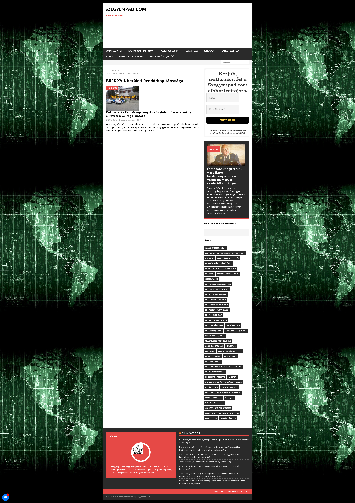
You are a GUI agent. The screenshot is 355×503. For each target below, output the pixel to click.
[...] (224, 213)
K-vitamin (209, 351)
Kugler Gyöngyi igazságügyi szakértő (223, 367)
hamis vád (231, 346)
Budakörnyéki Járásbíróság (218, 263)
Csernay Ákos (211, 279)
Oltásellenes (211, 387)
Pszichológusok (169, 50)
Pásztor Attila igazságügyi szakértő (223, 392)
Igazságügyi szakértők (140, 50)
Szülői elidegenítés (214, 403)
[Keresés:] (235, 62)
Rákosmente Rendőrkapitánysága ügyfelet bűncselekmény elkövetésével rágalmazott (148, 114)
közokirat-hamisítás (215, 377)
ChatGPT (209, 274)
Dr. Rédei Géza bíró (214, 325)
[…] (160, 130)
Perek (108, 56)
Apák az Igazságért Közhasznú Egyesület (224, 253)
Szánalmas (192, 50)
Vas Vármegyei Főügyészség (218, 408)
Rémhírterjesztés (213, 398)
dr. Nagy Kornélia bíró (216, 320)
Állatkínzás (211, 418)
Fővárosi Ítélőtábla (215, 336)
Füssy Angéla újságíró (162, 56)
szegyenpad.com (128, 120)
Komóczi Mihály (212, 356)
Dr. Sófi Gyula (233, 325)
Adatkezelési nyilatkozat (239, 492)
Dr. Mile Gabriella (213, 315)
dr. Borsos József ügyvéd (217, 289)
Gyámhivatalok (113, 50)
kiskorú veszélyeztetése (229, 351)
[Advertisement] (202, 25)
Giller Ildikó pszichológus (218, 341)
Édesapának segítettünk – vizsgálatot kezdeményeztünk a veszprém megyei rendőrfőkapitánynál (225, 176)
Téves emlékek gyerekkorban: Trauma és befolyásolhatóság (205, 461)
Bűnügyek (209, 50)
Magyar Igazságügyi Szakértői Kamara (223, 382)
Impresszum (218, 492)
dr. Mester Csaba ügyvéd (216, 310)
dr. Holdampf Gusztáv (215, 294)
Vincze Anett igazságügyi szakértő (222, 413)
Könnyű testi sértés (214, 372)
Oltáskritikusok (230, 387)
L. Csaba (232, 377)
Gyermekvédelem (231, 50)
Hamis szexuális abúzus (131, 56)
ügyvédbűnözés (228, 418)
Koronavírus (230, 356)
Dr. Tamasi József (213, 330)
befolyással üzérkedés (228, 258)
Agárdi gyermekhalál (215, 248)
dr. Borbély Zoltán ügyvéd (218, 284)
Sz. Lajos (229, 398)
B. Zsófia (209, 258)
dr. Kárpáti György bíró (216, 305)
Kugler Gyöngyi (212, 361)
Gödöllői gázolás (214, 346)
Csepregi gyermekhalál (228, 274)
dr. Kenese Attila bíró (215, 299)
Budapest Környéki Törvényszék (220, 269)
